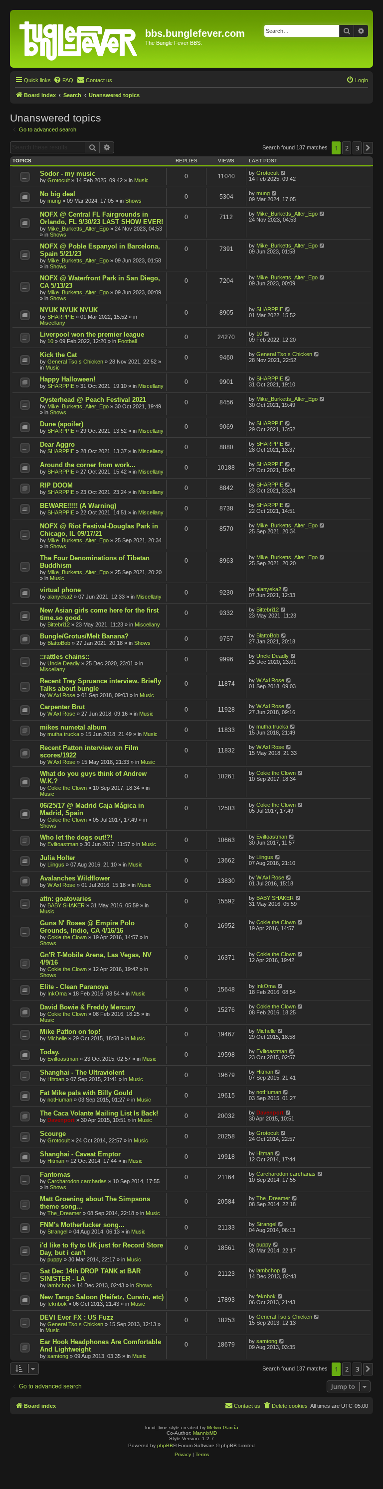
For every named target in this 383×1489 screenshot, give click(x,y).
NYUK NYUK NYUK (69, 310)
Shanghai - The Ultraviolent (82, 1072)
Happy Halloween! (67, 379)
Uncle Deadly (63, 663)
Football (127, 341)
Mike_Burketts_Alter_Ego (78, 229)
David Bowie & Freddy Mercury (87, 1007)
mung (54, 201)
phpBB (165, 1445)
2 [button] (347, 147)
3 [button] (357, 147)
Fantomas (55, 1174)
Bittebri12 (58, 624)
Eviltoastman (62, 844)
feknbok (57, 1304)
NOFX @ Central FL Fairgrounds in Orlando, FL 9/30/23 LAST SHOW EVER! (101, 218)
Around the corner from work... (88, 465)
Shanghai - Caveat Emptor (80, 1154)
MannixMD (205, 1433)
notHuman (59, 1100)
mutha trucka (63, 734)
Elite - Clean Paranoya (74, 987)
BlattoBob (58, 643)
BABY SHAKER (66, 905)
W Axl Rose (61, 695)
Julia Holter (57, 858)
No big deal (57, 194)
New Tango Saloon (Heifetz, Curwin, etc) (102, 1297)
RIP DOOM (56, 485)
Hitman (55, 1079)
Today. (50, 1052)
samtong (57, 1356)
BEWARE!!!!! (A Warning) (78, 505)
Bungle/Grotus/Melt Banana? (84, 636)
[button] (368, 148)
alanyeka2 (59, 597)
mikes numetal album (73, 727)
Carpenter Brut (62, 707)
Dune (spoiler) (61, 424)
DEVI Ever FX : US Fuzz (77, 1317)
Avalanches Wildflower (75, 878)
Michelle (57, 1038)
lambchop (59, 1285)
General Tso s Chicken (75, 362)
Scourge (53, 1133)
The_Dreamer (64, 1213)
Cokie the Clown (67, 788)
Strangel (57, 1232)
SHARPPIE (60, 317)
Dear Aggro (57, 444)
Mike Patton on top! (70, 1031)
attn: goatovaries (65, 898)
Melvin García (222, 1427)
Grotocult (58, 180)
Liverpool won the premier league (92, 334)
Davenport (61, 1120)
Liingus (55, 865)
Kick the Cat (58, 355)
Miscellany (52, 323)
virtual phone (60, 590)
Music (141, 180)
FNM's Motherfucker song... (82, 1225)
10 (50, 341)
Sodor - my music (67, 173)
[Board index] (78, 39)
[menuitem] (63, 80)
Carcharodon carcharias (77, 1181)
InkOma (57, 993)
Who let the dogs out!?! (76, 837)
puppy (54, 1259)
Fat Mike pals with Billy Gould (86, 1093)
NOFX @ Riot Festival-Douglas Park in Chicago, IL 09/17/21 (99, 529)
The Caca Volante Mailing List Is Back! (99, 1113)
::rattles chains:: (64, 656)
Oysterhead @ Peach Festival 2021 (93, 399)
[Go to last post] (283, 173)
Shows (133, 201)
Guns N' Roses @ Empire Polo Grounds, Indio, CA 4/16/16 (87, 926)
